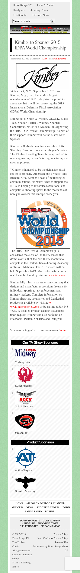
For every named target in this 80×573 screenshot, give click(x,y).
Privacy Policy (61, 534)
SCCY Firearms (24, 406)
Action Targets (23, 470)
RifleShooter (20, 15)
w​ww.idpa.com (57, 275)
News (29, 507)
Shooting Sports (47, 507)
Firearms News (40, 15)
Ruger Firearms (23, 385)
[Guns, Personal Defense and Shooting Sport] (40, 29)
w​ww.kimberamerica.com (30, 304)
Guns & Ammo (45, 5)
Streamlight (21, 432)
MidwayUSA (22, 362)
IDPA (44, 58)
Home (19, 503)
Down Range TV (22, 5)
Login (62, 330)
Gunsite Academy (25, 491)
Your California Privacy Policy (53, 538)
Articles (17, 507)
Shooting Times (39, 10)
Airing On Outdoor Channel (45, 503)
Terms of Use (61, 542)
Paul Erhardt (59, 58)
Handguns (19, 10)
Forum (49, 511)
